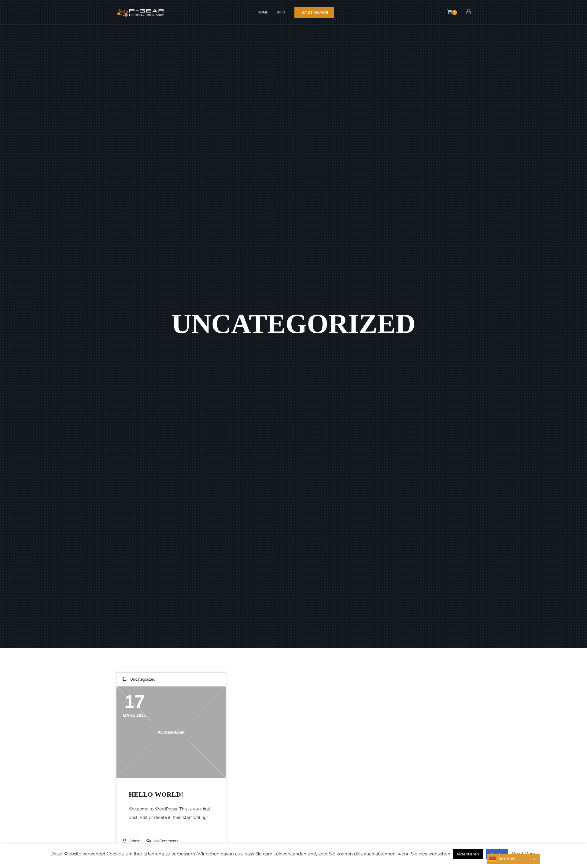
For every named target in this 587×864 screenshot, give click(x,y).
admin (134, 841)
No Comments (166, 841)
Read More (523, 854)
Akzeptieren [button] (467, 854)
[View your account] (468, 12)
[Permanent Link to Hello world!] (171, 732)
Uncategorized (142, 679)
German (505, 858)
